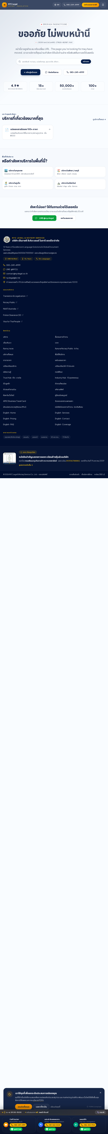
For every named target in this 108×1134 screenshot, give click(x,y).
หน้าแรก (86, 61)
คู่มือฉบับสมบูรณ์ (61, 395)
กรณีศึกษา (59, 372)
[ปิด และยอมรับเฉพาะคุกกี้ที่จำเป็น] (100, 1092)
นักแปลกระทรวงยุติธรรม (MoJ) (14, 407)
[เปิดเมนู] (103, 5)
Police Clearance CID (12, 315)
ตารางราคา (7, 360)
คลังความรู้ (7, 372)
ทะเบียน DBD (98, 474)
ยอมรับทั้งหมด (23, 1106)
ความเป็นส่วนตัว (74, 474)
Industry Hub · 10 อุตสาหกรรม (66, 377)
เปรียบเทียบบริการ (9, 366)
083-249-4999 (72, 5)
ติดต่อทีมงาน (53, 72)
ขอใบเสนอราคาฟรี (90, 5)
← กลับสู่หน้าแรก (30, 72)
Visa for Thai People (11, 321)
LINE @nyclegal (46, 218)
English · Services (62, 412)
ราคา (57, 342)
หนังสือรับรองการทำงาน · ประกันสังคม (69, 407)
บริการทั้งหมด (8, 354)
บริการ (5, 337)
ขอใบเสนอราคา (67, 218)
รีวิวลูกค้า (6, 383)
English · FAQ (8, 424)
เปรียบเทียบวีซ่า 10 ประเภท (64, 366)
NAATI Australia (9, 308)
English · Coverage (63, 424)
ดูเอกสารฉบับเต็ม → (26, 465)
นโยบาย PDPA (38, 1100)
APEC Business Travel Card (14, 401)
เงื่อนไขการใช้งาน (87, 474)
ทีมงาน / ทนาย (8, 348)
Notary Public (9, 302)
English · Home (9, 412)
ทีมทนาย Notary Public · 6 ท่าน (66, 348)
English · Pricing (9, 418)
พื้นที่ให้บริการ (60, 354)
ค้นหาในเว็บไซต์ (8, 395)
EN (58, 5)
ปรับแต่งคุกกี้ (55, 1106)
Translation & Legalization (14, 296)
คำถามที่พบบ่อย (60, 383)
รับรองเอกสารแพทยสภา (64, 401)
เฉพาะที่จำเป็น (41, 1106)
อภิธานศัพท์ (59, 389)
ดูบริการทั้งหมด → (99, 119)
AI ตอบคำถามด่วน (9, 389)
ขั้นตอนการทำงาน (61, 337)
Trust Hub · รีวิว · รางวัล (12, 377)
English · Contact (62, 418)
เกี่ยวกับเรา (7, 342)
